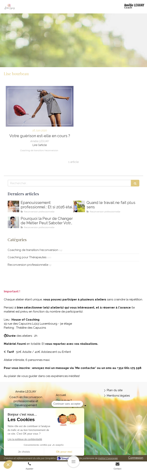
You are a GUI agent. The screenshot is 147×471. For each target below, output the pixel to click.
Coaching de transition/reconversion (33, 250)
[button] (8, 464)
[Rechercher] (135, 183)
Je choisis (24, 451)
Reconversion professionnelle (28, 264)
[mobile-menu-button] (73, 461)
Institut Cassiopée (108, 458)
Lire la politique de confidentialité (25, 439)
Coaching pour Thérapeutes (27, 257)
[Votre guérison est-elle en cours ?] (40, 106)
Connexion (135, 457)
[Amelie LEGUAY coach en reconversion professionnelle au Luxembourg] (79, 206)
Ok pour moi (64, 451)
